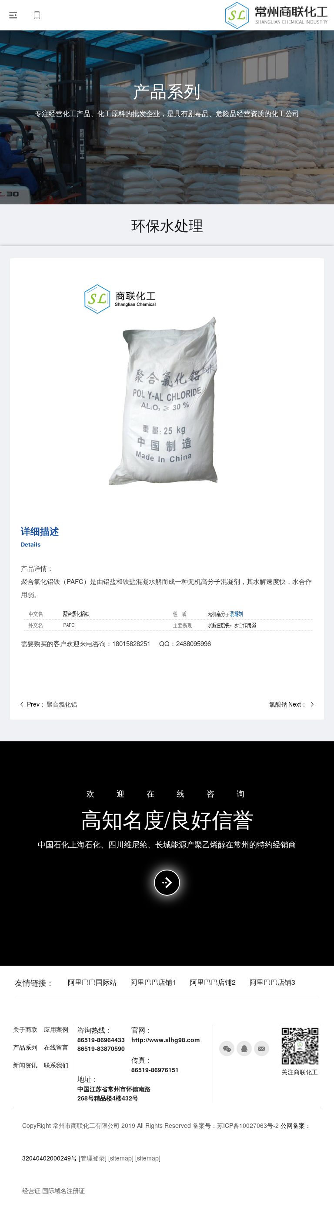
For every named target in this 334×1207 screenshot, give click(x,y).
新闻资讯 (25, 1064)
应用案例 (56, 1029)
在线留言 (56, 1047)
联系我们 (56, 1064)
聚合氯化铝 (62, 704)
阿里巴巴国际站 (92, 982)
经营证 (31, 1190)
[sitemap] (121, 1158)
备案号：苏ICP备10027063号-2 (236, 1125)
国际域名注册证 (63, 1190)
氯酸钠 (278, 704)
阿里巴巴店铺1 (153, 982)
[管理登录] (93, 1158)
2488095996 (193, 643)
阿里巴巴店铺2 (213, 982)
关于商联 (25, 1029)
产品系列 (25, 1047)
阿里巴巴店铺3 (272, 982)
